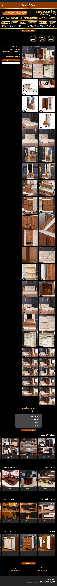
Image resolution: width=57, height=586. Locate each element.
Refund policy (52, 582)
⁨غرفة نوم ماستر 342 (46, 456)
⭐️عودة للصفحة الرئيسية (28, 563)
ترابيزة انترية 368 (28, 488)
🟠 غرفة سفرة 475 (10, 456)
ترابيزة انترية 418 (10, 488)
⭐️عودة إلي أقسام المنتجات (28, 430)
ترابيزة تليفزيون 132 (46, 520)
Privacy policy (47, 582)
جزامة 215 (10, 552)
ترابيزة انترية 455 (46, 488)
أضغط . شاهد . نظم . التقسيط (11, 62)
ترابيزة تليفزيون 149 (28, 520)
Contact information (29, 582)
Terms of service (41, 582)
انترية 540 (28, 456)
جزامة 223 (46, 552)
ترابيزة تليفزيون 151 (10, 520)
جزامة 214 (28, 552)
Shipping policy (35, 582)
